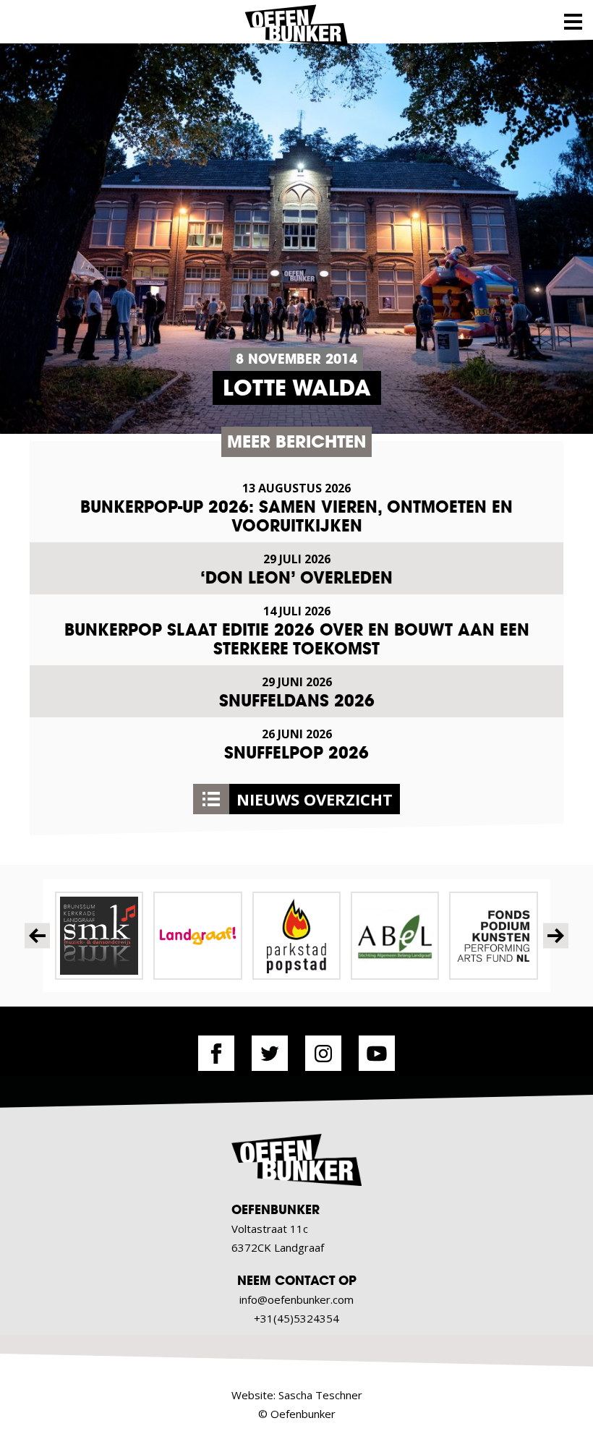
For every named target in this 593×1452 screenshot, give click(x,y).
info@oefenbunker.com (296, 1299)
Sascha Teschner (320, 1395)
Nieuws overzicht (314, 799)
